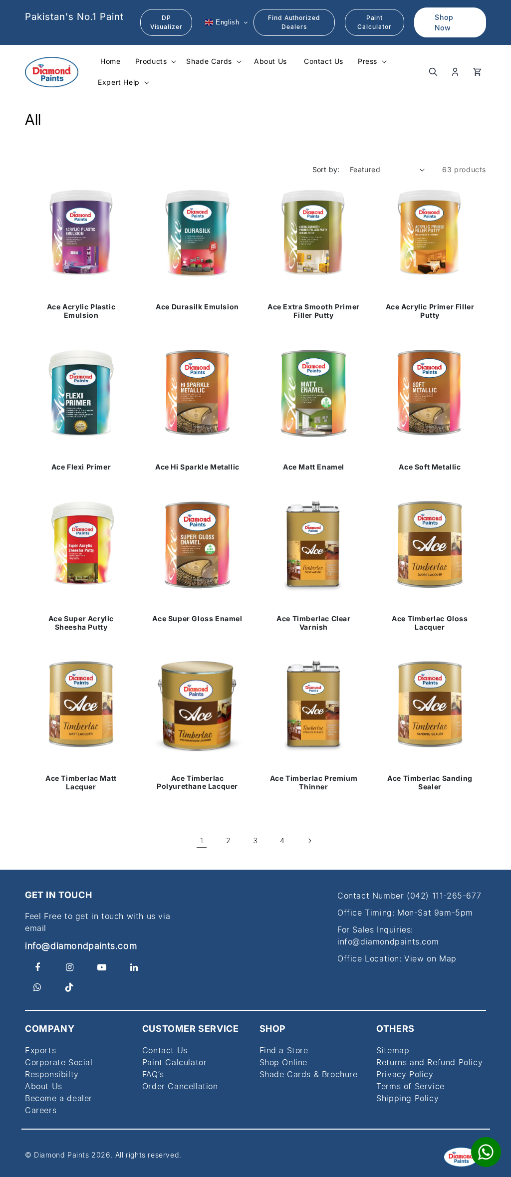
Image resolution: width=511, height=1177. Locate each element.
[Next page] (309, 841)
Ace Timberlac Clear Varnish (313, 623)
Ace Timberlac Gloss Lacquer (430, 623)
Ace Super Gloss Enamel (197, 618)
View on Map (430, 958)
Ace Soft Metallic (430, 467)
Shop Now (444, 22)
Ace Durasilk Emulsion (197, 307)
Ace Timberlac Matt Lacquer (81, 782)
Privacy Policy (404, 1074)
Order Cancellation (180, 1086)
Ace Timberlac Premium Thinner (314, 782)
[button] (155, 61)
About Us (43, 1086)
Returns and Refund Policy (429, 1062)
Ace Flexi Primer (81, 467)
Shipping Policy (407, 1098)
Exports (40, 1050)
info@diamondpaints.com (81, 946)
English (226, 22)
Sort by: (326, 169)
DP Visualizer (166, 22)
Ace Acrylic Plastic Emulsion (81, 311)
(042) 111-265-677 (444, 896)
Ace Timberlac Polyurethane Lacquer (197, 782)
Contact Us (165, 1050)
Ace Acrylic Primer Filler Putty (430, 311)
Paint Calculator (374, 22)
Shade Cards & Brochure (308, 1074)
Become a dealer (58, 1098)
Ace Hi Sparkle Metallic (197, 467)
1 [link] (202, 840)
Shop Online (283, 1062)
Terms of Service (410, 1086)
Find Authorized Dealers (294, 22)
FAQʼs (153, 1074)
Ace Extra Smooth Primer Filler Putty (313, 311)
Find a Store (283, 1050)
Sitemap (392, 1050)
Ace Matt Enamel (313, 467)
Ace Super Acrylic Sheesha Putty (81, 623)
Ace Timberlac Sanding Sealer (430, 782)
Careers (40, 1110)
